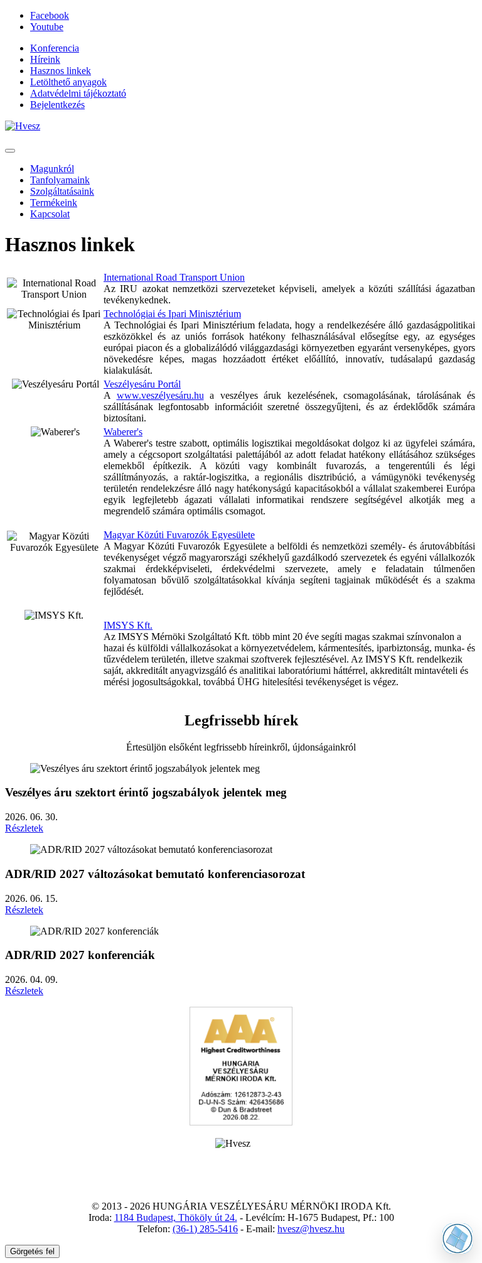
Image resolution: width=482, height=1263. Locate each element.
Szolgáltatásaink (62, 191)
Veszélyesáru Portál (142, 384)
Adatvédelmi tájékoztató (78, 93)
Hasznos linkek (60, 70)
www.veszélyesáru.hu (160, 395)
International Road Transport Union (174, 277)
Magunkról (52, 168)
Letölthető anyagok (68, 82)
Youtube (46, 26)
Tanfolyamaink (60, 180)
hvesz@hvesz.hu (311, 1228)
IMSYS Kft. (128, 625)
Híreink (45, 59)
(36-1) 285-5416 (205, 1228)
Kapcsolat (50, 214)
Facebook (49, 15)
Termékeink (53, 202)
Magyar (120, 534)
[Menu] (10, 151)
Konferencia (54, 48)
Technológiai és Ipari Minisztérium (172, 313)
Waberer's (123, 431)
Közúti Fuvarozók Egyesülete (196, 534)
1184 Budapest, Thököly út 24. (175, 1217)
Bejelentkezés (57, 104)
